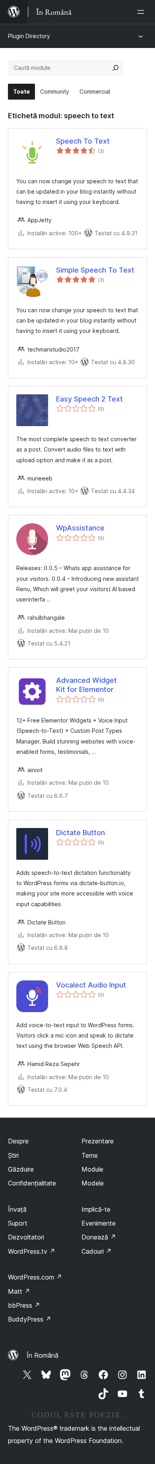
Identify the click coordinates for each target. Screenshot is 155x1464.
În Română (42, 1355)
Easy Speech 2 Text (89, 399)
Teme (89, 1155)
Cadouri (96, 1251)
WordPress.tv (31, 1251)
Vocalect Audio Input (91, 985)
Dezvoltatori (26, 1237)
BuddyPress (29, 1319)
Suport (17, 1223)
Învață (17, 1209)
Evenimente (98, 1223)
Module (92, 1169)
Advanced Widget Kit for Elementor (86, 685)
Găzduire (21, 1169)
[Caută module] (116, 68)
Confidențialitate (32, 1183)
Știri (13, 1155)
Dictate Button (80, 832)
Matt (19, 1291)
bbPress (24, 1305)
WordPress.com (35, 1277)
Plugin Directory (29, 36)
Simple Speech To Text (95, 270)
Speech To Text (83, 141)
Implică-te (95, 1209)
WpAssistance (80, 528)
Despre (18, 1141)
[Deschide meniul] (142, 12)
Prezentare (97, 1141)
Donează (98, 1237)
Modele (92, 1183)
